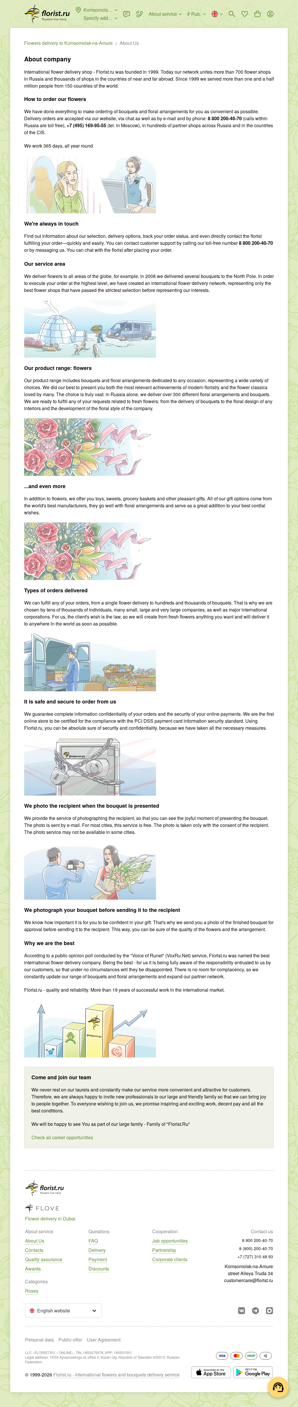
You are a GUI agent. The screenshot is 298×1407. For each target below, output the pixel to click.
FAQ (93, 1240)
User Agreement (103, 1339)
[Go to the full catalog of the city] (47, 13)
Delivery (97, 1250)
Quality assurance (43, 1259)
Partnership (164, 1250)
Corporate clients (169, 1259)
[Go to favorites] (245, 14)
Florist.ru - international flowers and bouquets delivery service (116, 1374)
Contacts (34, 1250)
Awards (33, 1268)
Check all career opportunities (62, 1137)
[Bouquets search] (232, 14)
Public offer (70, 1339)
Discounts (98, 1268)
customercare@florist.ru (248, 1280)
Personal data (39, 1339)
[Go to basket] (257, 14)
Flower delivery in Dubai (50, 1218)
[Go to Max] (269, 1310)
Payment (97, 1259)
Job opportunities (170, 1240)
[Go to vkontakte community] (241, 1310)
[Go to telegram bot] (255, 1310)
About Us (34, 1240)
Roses (31, 1290)
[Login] (270, 14)
